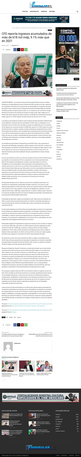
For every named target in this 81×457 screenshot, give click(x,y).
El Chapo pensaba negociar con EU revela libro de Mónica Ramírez (43, 423)
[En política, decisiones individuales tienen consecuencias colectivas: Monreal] (10, 366)
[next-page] (5, 380)
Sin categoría (59, 145)
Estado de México (61, 133)
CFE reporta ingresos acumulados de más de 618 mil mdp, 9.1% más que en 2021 (29, 304)
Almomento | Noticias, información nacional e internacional (28, 306)
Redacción (14, 45)
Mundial (58, 137)
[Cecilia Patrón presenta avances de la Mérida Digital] (32, 431)
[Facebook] (15, 49)
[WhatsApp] (26, 49)
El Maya (14, 312)
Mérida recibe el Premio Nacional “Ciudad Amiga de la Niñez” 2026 (66, 110)
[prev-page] (3, 380)
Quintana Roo (60, 142)
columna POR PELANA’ (62, 130)
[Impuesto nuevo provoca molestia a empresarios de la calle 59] (32, 415)
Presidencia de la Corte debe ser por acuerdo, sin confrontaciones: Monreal (27, 375)
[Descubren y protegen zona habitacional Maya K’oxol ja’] (5, 415)
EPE (15, 317)
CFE (7, 317)
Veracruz (58, 154)
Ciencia (58, 128)
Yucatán (58, 156)
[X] (18, 49)
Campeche (59, 121)
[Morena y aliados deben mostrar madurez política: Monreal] (44, 366)
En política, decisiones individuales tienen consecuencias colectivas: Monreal (9, 375)
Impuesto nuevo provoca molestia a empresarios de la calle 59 (43, 415)
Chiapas (58, 126)
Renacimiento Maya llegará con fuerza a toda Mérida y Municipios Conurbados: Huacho (67, 98)
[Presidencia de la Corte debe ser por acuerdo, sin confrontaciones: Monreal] (27, 366)
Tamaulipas (59, 149)
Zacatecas (59, 159)
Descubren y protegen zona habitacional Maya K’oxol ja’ (66, 89)
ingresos (19, 317)
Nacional (18, 28)
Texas (58, 152)
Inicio (13, 28)
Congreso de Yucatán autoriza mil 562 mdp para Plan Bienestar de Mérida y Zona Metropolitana (67, 104)
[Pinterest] (22, 49)
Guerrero (58, 135)
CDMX (58, 123)
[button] (77, 11)
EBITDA (10, 317)
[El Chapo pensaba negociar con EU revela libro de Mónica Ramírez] (32, 423)
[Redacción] (18, 45)
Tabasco (58, 147)
